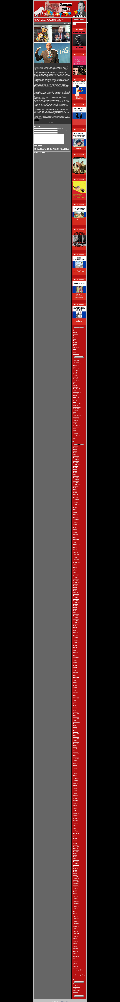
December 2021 (76, 539)
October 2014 (75, 680)
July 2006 (75, 838)
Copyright (75, 345)
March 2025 (75, 474)
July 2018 (75, 605)
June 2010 (75, 767)
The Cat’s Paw (76, 347)
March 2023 (75, 514)
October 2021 (75, 542)
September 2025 (76, 464)
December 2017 (76, 617)
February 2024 (76, 496)
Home (79, 19)
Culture (74, 377)
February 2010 (76, 773)
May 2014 (75, 688)
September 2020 (76, 562)
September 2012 (76, 722)
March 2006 (75, 845)
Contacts (75, 344)
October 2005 (75, 851)
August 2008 (75, 803)
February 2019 (76, 594)
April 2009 (75, 790)
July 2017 (75, 625)
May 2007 (75, 828)
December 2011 (76, 737)
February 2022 (76, 535)
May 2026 (75, 451)
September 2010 (76, 762)
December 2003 (76, 881)
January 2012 (75, 735)
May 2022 (75, 530)
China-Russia (75, 370)
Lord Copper (75, 988)
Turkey (74, 430)
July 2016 (75, 645)
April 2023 (75, 512)
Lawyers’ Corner (76, 354)
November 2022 (76, 520)
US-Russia (75, 435)
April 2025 (75, 472)
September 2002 (76, 906)
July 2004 (75, 870)
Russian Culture (76, 415)
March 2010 (75, 772)
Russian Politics (76, 417)
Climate (74, 372)
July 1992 (75, 963)
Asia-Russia (75, 362)
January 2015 (75, 675)
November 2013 (76, 698)
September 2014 (76, 682)
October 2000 (75, 936)
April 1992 (75, 964)
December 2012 (76, 717)
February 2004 (76, 878)
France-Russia (76, 388)
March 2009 (75, 791)
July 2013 (75, 705)
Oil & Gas (75, 408)
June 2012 (75, 727)
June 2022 (75, 529)
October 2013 (75, 700)
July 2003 (75, 890)
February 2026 (76, 456)
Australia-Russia (76, 363)
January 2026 (75, 457)
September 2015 (76, 662)
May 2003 (75, 893)
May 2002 (75, 913)
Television (75, 335)
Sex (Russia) (75, 418)
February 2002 (76, 918)
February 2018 (76, 614)
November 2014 (76, 678)
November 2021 (76, 540)
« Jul (73, 979)
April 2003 (75, 895)
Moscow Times (76, 403)
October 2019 (75, 580)
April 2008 (75, 810)
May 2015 (75, 668)
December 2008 (76, 796)
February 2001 (76, 933)
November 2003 (76, 883)
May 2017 (75, 629)
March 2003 (75, 896)
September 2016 (76, 642)
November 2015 (76, 658)
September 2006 (76, 835)
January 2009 (75, 795)
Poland (74, 412)
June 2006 (75, 840)
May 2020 (75, 569)
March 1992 (75, 966)
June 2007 (75, 826)
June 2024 (75, 489)
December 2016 (76, 637)
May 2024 (75, 491)
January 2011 (75, 755)
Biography (75, 365)
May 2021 (75, 549)
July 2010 (75, 765)
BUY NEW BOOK (79, 29)
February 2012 (76, 733)
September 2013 (76, 702)
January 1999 (75, 951)
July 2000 (75, 938)
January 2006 (75, 848)
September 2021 (76, 544)
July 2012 (75, 725)
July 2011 (75, 745)
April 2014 (75, 690)
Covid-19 (75, 375)
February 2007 (76, 833)
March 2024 (75, 494)
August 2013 (75, 703)
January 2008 (75, 815)
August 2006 (75, 836)
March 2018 (75, 612)
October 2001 (75, 924)
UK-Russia (75, 432)
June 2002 (75, 911)
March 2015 (75, 672)
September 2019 (76, 582)
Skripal (74, 420)
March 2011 (75, 752)
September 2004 (76, 866)
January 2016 (75, 655)
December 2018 (76, 597)
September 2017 (76, 622)
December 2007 (76, 816)
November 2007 (76, 818)
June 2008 (75, 806)
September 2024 (76, 484)
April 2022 (75, 532)
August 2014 (75, 683)
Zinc (74, 437)
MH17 (74, 400)
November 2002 (76, 903)
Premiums (75, 342)
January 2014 (75, 695)
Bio (73, 329)
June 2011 (75, 747)
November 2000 (76, 934)
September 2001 (76, 926)
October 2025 (75, 462)
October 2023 (75, 502)
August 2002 (75, 908)
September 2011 (76, 742)
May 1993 (75, 958)
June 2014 (75, 687)
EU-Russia (75, 383)
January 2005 (75, 861)
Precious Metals (76, 413)
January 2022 (75, 537)
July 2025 (75, 467)
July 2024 (75, 487)
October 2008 (75, 800)
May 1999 (75, 946)
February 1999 (76, 949)
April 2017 (75, 630)
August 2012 (75, 723)
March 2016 (75, 652)
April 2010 (75, 770)
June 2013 (75, 707)
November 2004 (76, 865)
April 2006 (75, 843)
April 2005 (75, 856)
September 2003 (76, 886)
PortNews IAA (75, 992)
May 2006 (75, 841)
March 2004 (75, 876)
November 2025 (76, 461)
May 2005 (75, 855)
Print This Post (68, 23)
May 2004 (75, 873)
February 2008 (76, 813)
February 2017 (76, 634)
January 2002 (75, 919)
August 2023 (75, 506)
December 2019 (76, 577)
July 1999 (75, 943)
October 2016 (75, 640)
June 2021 (75, 547)
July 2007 (75, 825)
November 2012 (76, 718)
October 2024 (75, 482)
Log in (74, 997)
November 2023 (76, 501)
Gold (74, 390)
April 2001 (75, 929)
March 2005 (75, 858)
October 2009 (75, 780)
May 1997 (75, 954)
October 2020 (75, 560)
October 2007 (75, 820)
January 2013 (75, 715)
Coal (74, 373)
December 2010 (76, 757)
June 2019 (75, 587)
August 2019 (75, 584)
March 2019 (75, 592)
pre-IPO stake (54, 81)
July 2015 (75, 665)
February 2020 (76, 574)
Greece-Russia (76, 392)
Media (74, 398)
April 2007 (75, 830)
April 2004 (75, 875)
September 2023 (76, 504)
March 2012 (75, 732)
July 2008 (75, 805)
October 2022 (75, 522)
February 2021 (76, 554)
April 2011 (75, 750)
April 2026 (75, 452)
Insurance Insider (76, 987)
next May (44, 84)
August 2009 (75, 783)
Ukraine (74, 433)
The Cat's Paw (76, 427)
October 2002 (75, 905)
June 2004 (75, 871)
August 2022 (75, 525)
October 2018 (75, 600)
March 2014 (75, 692)
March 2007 (75, 831)
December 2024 (76, 479)
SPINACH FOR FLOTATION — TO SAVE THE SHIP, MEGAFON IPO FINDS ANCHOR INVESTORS (49, 20)
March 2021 (75, 552)
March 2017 (75, 632)
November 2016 (76, 639)
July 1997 (75, 953)
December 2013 (76, 697)
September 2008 (76, 801)
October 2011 (75, 740)
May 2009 (75, 788)
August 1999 (75, 941)
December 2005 (76, 850)
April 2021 (75, 550)
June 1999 (75, 944)
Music (74, 350)
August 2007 (75, 823)
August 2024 (75, 486)
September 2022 (76, 524)
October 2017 (75, 620)
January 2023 (75, 517)
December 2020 (76, 557)
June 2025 (75, 469)
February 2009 (76, 793)
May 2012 (75, 728)
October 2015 (75, 660)
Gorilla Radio (75, 985)
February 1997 (76, 956)
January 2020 (75, 575)
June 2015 (75, 667)
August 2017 (75, 624)
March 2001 (75, 931)
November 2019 (76, 579)
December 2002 (76, 901)
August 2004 (75, 868)
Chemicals (75, 368)
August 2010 (75, 763)
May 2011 (75, 748)
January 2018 (75, 615)
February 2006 (76, 846)
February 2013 (76, 713)
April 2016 (75, 650)
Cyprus (74, 378)
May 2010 (75, 768)
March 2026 (75, 454)
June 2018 (75, 607)
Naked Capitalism (76, 990)
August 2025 (75, 466)
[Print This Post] (64, 23)
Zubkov (74, 438)
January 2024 (75, 497)
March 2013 (75, 712)
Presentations (75, 334)
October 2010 (75, 760)
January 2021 (75, 555)
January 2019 (75, 595)
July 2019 (75, 585)
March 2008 (75, 811)
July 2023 (75, 507)
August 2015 (75, 663)
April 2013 (75, 710)
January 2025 (75, 477)
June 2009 (75, 786)
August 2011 (75, 743)
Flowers (74, 349)
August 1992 (75, 961)
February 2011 (76, 753)
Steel (74, 423)
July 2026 (75, 447)
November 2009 (76, 778)
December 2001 (76, 921)
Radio (74, 337)
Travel (74, 352)
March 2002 (75, 916)
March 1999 (75, 948)
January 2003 (75, 900)
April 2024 (75, 492)
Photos (74, 339)
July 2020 (75, 565)
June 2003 (75, 891)
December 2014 (76, 677)
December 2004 (76, 863)
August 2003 (75, 888)
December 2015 (76, 657)
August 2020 (75, 564)
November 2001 (76, 923)
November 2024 (76, 481)
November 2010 (76, 758)
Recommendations (76, 340)
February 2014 (76, 693)
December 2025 (76, 459)
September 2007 (76, 821)
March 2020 (75, 572)
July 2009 (75, 785)
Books (74, 330)
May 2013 (75, 708)
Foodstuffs (75, 387)
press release (58, 84)
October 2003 (75, 885)
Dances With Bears (64, 1001)
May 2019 (75, 589)
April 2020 (75, 570)
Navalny (74, 405)
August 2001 (75, 928)
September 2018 (76, 602)
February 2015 (76, 673)
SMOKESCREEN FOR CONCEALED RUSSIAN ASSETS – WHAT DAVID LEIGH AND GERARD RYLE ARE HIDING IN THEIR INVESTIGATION (52, 151)
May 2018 (75, 609)
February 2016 (76, 653)
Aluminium (75, 360)
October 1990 (75, 968)
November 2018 (76, 599)
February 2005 (76, 860)
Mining (74, 402)
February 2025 (76, 476)
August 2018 (75, 604)
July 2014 (75, 685)
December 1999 (76, 939)
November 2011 (76, 738)
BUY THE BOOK (79, 54)
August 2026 (75, 446)
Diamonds (75, 380)
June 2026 (75, 449)
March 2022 (75, 534)
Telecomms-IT (75, 425)
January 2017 (75, 635)
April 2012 (75, 730)
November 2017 (76, 619)
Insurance (75, 393)
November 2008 (76, 798)
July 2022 (75, 527)
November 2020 (76, 559)
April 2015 (75, 670)
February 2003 (76, 898)
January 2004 (75, 880)
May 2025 (75, 471)
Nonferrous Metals (76, 407)
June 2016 (75, 647)
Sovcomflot (75, 422)
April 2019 (75, 590)
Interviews (75, 332)
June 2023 (75, 509)
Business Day (75, 983)
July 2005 (75, 853)
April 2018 (75, 610)
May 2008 (75, 808)
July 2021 (75, 545)
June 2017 (75, 627)
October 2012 (75, 720)
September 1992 (76, 959)
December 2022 (76, 519)
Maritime (74, 397)
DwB (74, 382)
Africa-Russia (75, 358)
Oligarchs (75, 410)
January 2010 (75, 775)
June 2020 (75, 567)
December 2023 (76, 499)
